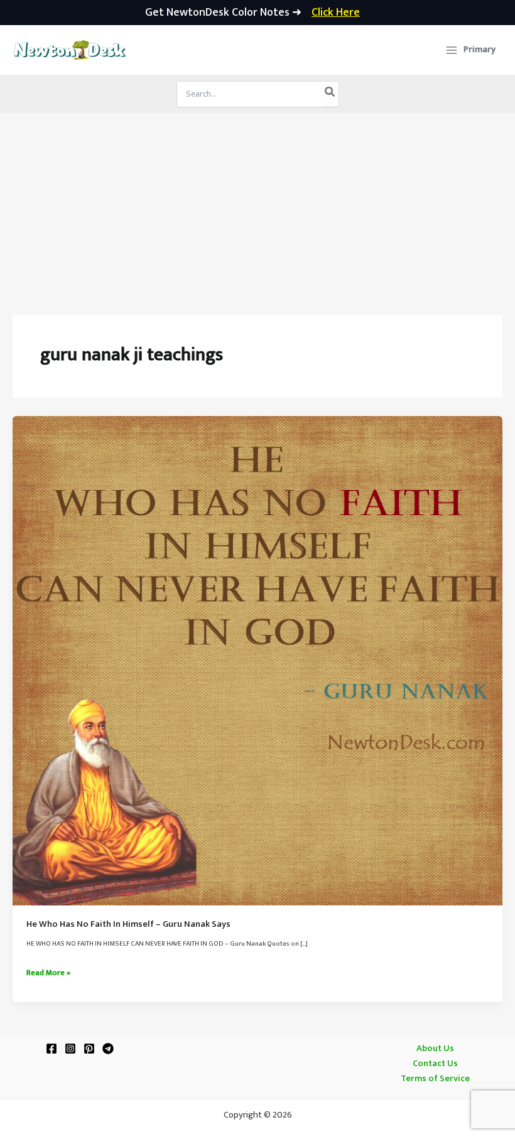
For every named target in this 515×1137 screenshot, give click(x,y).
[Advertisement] (257, 207)
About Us (435, 1048)
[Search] (330, 94)
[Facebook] (51, 1048)
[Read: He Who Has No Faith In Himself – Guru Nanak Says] (257, 660)
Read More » (48, 973)
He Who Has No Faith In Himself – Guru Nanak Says (128, 924)
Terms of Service (435, 1078)
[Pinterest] (89, 1048)
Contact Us (435, 1063)
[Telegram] (108, 1048)
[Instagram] (70, 1048)
